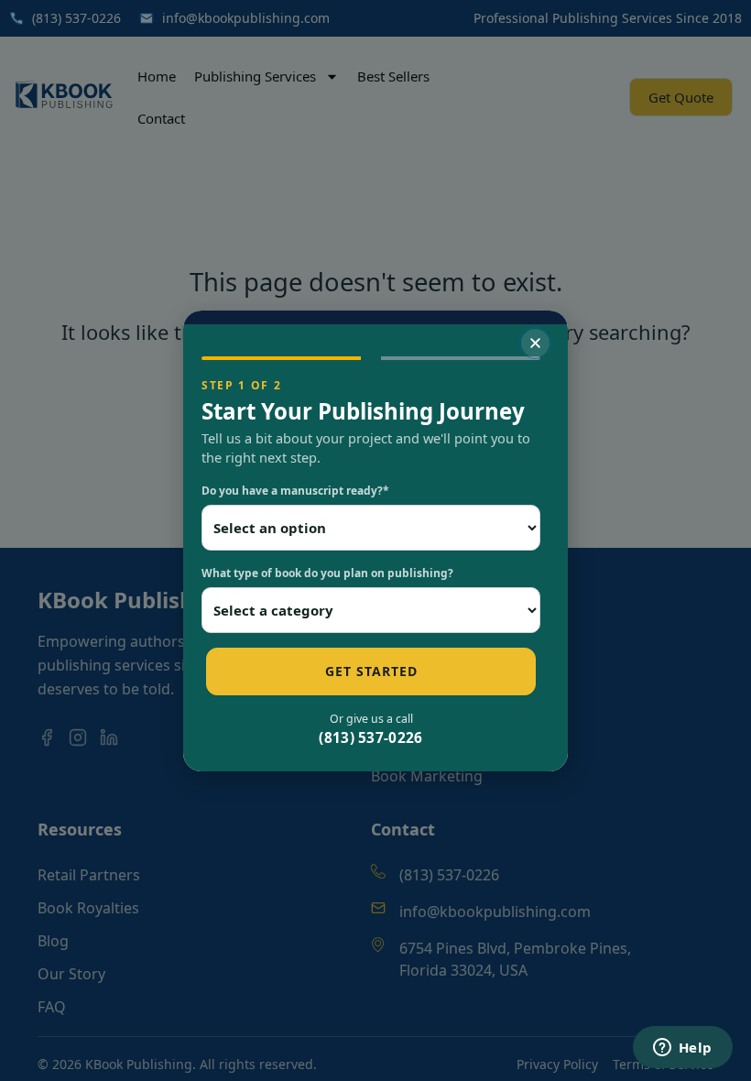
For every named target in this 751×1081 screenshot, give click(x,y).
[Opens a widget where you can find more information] (682, 1049)
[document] (375, 540)
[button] (535, 343)
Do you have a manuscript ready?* (295, 490)
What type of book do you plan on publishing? (327, 573)
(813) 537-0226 (370, 737)
